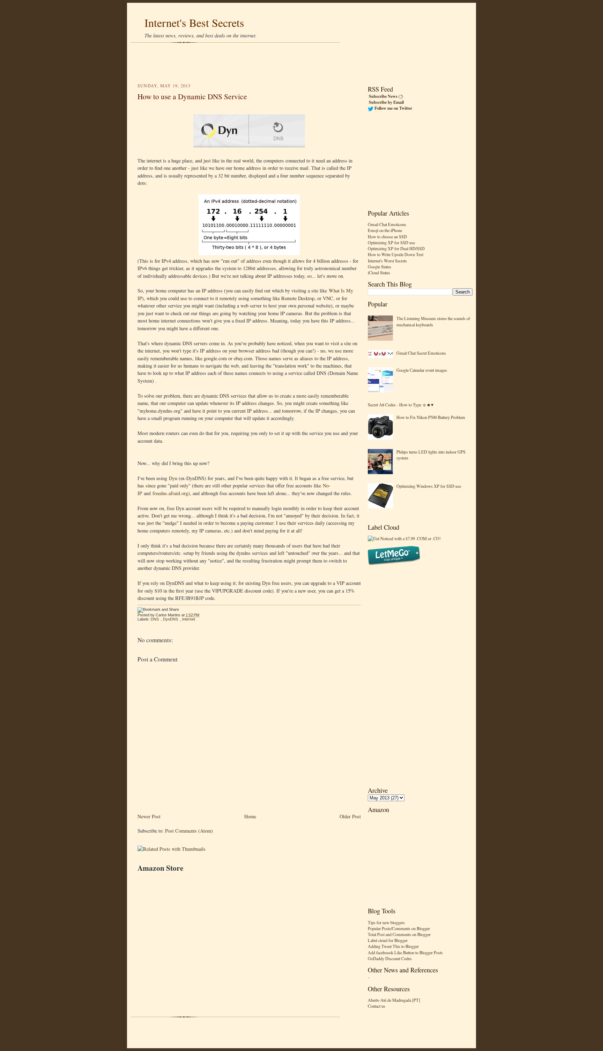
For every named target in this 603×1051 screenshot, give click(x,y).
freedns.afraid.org (170, 493)
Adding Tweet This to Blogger (393, 946)
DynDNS (170, 619)
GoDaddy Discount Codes (390, 958)
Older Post (350, 816)
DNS (155, 619)
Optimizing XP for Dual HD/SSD (396, 248)
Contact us (376, 1006)
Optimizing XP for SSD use (391, 242)
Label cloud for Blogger (388, 940)
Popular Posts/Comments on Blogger (399, 928)
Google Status (379, 266)
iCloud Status (379, 272)
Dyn (173, 478)
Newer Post (149, 816)
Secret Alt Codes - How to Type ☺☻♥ (400, 404)
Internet (188, 619)
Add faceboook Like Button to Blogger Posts (405, 952)
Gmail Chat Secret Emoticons (421, 353)
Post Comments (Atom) (189, 830)
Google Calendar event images (421, 370)
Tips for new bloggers (386, 922)
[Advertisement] (301, 63)
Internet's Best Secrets (194, 22)
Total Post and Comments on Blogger (399, 934)
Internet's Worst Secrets (387, 260)
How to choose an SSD (387, 236)
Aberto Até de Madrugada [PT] (394, 1000)
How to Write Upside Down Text (395, 254)
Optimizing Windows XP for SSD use (428, 486)
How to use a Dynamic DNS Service (192, 96)
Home (250, 816)
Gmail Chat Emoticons (387, 224)
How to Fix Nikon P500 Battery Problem (430, 417)
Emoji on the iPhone (385, 230)
